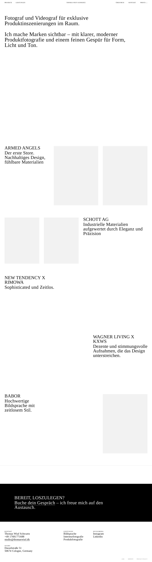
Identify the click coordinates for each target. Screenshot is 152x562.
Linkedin (98, 536)
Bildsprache (70, 533)
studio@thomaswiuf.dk (17, 539)
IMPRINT (130, 559)
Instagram (98, 533)
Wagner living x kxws (113, 339)
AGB (123, 559)
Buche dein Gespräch (34, 502)
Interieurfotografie (73, 536)
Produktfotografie (73, 539)
